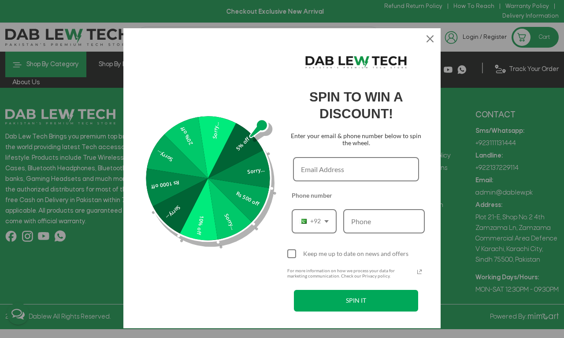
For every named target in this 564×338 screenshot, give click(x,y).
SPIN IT (356, 300)
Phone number (312, 195)
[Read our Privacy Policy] (419, 272)
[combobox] (314, 221)
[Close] (430, 38)
